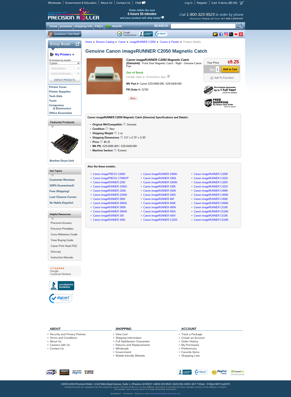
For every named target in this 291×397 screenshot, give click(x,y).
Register (202, 2)
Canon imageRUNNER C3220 (211, 186)
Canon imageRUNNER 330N (159, 190)
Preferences (189, 348)
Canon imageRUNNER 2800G (110, 203)
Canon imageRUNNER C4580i (211, 203)
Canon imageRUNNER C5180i (211, 211)
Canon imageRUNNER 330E (159, 186)
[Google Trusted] (126, 33)
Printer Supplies (60, 91)
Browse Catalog (105, 41)
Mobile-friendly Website (130, 355)
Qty (212, 69)
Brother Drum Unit (62, 160)
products (66, 26)
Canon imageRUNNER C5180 (211, 207)
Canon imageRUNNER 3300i (159, 178)
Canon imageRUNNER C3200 (211, 182)
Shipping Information (129, 337)
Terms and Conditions (63, 337)
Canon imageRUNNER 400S (159, 211)
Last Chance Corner (62, 196)
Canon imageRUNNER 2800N (110, 211)
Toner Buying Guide (62, 240)
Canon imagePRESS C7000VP (111, 178)
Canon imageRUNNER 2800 (109, 199)
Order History (189, 341)
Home (88, 41)
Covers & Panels (169, 41)
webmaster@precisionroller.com (166, 393)
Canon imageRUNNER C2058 (211, 174)
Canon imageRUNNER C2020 (160, 219)
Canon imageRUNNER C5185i (211, 219)
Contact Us (123, 2)
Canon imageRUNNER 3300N (160, 182)
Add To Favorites (224, 77)
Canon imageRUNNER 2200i (109, 190)
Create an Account (192, 337)
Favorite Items (190, 352)
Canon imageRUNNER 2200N (110, 194)
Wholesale (54, 2)
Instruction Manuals (62, 257)
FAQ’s (99, 26)
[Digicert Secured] (61, 298)
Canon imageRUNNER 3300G (160, 174)
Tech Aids (55, 96)
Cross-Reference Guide (64, 234)
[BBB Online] (146, 33)
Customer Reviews (62, 179)
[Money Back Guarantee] (220, 93)
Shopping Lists (190, 355)
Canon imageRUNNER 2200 (109, 182)
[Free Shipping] (220, 106)
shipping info (83, 26)
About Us (106, 2)
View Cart (122, 334)
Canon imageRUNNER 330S (159, 194)
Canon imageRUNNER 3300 (109, 219)
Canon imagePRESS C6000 (109, 174)
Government (123, 352)
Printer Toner (58, 87)
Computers (60, 107)
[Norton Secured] (164, 33)
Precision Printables (62, 228)
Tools (53, 100)
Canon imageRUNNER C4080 (211, 190)
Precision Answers (61, 222)
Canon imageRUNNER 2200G (110, 186)
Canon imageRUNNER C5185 (211, 215)
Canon (122, 41)
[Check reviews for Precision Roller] (64, 271)
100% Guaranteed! (61, 185)
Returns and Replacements (133, 344)
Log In (189, 2)
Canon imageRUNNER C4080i (211, 194)
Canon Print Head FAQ (64, 245)
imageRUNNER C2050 (143, 41)
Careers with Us (60, 344)
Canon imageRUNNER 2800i (109, 207)
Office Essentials (60, 113)
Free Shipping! (59, 191)
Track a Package (191, 334)
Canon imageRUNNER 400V (159, 215)
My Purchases (190, 344)
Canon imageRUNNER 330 (108, 215)
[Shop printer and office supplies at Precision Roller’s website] (94, 14)
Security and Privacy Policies (68, 334)
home (53, 26)
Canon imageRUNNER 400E (159, 203)
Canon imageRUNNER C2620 (211, 178)
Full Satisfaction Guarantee (133, 341)
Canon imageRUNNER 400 (158, 199)
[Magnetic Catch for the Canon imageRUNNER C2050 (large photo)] (104, 93)
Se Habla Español (61, 202)
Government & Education (81, 2)
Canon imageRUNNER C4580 (211, 199)
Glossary (56, 251)
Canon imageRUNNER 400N (159, 207)
